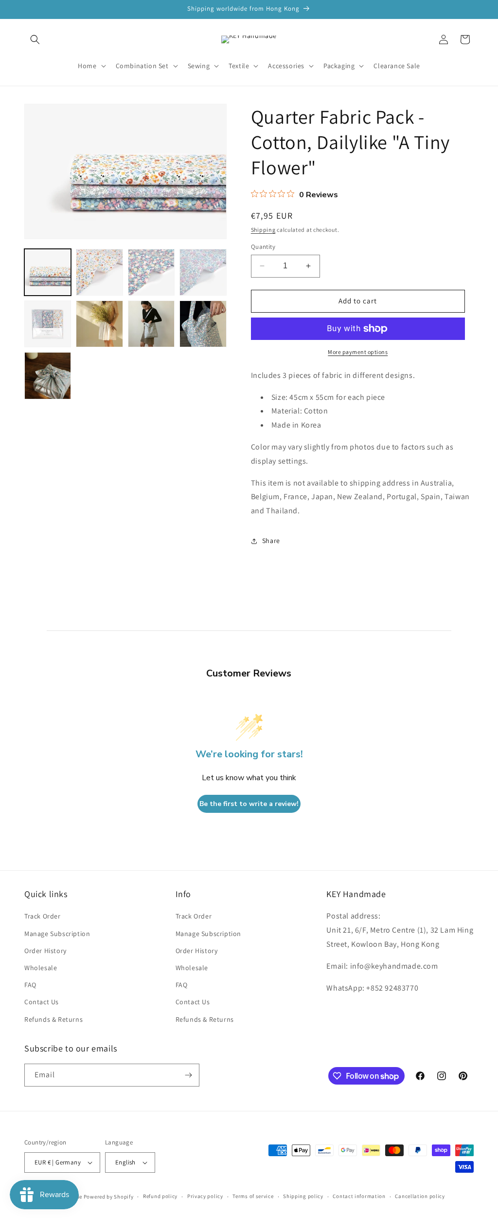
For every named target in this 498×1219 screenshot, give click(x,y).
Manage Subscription (57, 933)
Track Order (42, 916)
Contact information (359, 1196)
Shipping (263, 229)
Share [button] (271, 540)
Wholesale (40, 967)
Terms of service (252, 1196)
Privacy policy (205, 1196)
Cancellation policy (420, 1196)
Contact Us (41, 1001)
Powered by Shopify (109, 1196)
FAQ (30, 984)
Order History (45, 950)
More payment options (358, 352)
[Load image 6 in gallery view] (99, 323)
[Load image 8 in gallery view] (202, 323)
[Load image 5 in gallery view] (47, 323)
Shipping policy (303, 1196)
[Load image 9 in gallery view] (47, 375)
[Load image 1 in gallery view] (47, 272)
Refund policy (160, 1196)
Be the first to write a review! (249, 803)
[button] (35, 39)
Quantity (263, 247)
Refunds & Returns (53, 1019)
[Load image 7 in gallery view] (151, 323)
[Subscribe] (188, 1075)
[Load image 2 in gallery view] (99, 272)
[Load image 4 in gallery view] (202, 272)
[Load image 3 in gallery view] (151, 272)
